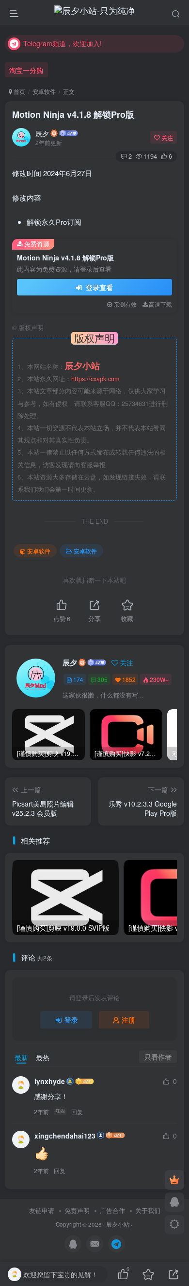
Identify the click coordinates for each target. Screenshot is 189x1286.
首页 (18, 91)
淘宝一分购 (26, 70)
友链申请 (41, 1210)
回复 (77, 1111)
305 (102, 679)
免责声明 (77, 1210)
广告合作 (112, 1210)
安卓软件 (44, 91)
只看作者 (158, 1057)
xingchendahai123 (64, 1135)
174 (78, 679)
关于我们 (147, 1210)
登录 (71, 1020)
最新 (21, 1057)
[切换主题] (174, 1224)
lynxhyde (49, 1081)
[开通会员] (174, 1180)
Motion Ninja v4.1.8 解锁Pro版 (73, 114)
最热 (42, 1057)
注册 (128, 1020)
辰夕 (42, 133)
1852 (129, 679)
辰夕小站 (117, 1224)
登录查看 (98, 287)
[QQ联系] (174, 1202)
